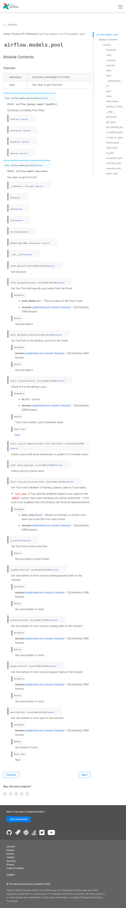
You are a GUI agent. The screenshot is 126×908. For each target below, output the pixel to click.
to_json (110, 152)
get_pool (111, 122)
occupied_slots (114, 158)
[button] (11, 874)
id (107, 85)
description (112, 101)
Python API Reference (25, 33)
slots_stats (112, 147)
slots (108, 96)
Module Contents (108, 39)
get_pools (111, 116)
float (18, 759)
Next (84, 774)
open (109, 70)
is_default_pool (114, 132)
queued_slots (113, 168)
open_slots (112, 173)
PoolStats (111, 49)
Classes (107, 44)
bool (17, 435)
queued (110, 65)
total (108, 55)
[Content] (5, 24)
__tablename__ (114, 80)
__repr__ (110, 111)
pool (108, 91)
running (110, 60)
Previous (11, 774)
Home (6, 33)
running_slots (113, 163)
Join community (19, 819)
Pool (108, 75)
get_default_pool (115, 127)
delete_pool (112, 142)
